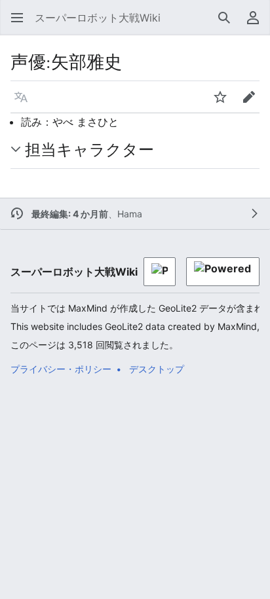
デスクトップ (156, 368)
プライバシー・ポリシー (60, 368)
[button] (17, 17)
